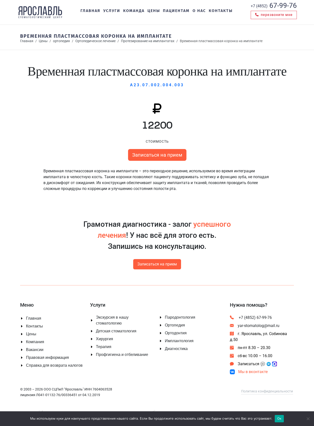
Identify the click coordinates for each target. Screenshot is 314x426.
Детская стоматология (116, 331)
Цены (43, 41)
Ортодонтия (176, 333)
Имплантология (179, 341)
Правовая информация (47, 357)
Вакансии (34, 350)
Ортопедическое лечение (95, 41)
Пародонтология (180, 317)
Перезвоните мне (276, 15)
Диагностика (176, 349)
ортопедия (61, 41)
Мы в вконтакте (252, 371)
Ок (279, 418)
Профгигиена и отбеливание (122, 354)
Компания (35, 342)
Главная (26, 41)
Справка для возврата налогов (54, 365)
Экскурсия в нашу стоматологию (112, 320)
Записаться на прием (157, 155)
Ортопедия (175, 325)
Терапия (103, 347)
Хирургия (104, 339)
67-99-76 (274, 5)
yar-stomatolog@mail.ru (258, 325)
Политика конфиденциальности (267, 391)
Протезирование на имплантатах (147, 41)
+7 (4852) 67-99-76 (255, 317)
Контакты (34, 326)
